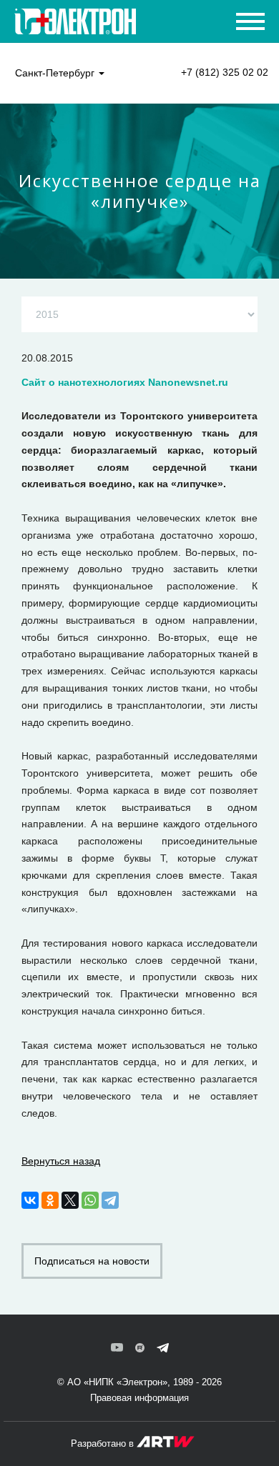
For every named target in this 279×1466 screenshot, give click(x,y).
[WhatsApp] (90, 1200)
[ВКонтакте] (30, 1200)
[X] (70, 1200)
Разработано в (104, 1443)
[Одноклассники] (50, 1200)
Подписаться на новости (92, 1261)
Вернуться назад (60, 1161)
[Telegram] (110, 1200)
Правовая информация (139, 1397)
